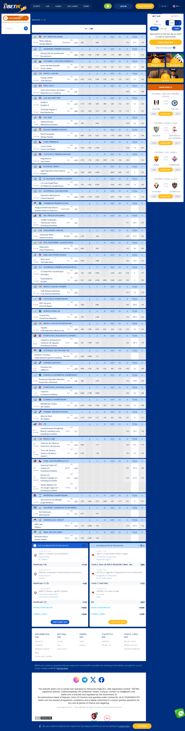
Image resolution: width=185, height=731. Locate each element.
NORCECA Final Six (52, 311)
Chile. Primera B (51, 142)
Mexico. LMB (49, 439)
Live (47, 6)
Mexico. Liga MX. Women (55, 286)
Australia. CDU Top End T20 (56, 350)
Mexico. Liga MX (51, 73)
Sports (36, 6)
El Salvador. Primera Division (58, 178)
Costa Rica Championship (56, 299)
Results (105, 645)
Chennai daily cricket (54, 520)
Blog (37, 652)
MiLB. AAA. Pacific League (55, 255)
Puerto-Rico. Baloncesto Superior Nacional (61, 335)
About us (39, 641)
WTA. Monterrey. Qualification (58, 242)
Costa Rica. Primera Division (57, 154)
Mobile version (130, 645)
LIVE (44, 20)
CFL (45, 424)
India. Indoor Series (53, 532)
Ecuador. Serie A (51, 166)
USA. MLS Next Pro (52, 98)
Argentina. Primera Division (57, 49)
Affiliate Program (42, 649)
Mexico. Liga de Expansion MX (58, 323)
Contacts (39, 645)
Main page (36, 20)
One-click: (157, 24)
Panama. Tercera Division (56, 411)
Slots (81, 641)
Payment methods (132, 649)
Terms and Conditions (44, 656)
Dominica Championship (55, 399)
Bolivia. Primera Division (55, 129)
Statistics (106, 641)
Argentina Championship (55, 495)
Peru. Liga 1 (49, 85)
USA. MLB (48, 117)
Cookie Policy (124, 726)
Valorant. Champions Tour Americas (61, 507)
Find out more (62, 668)
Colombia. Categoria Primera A (58, 61)
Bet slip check (130, 641)
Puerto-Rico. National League (58, 387)
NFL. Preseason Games (54, 215)
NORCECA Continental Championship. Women (61, 375)
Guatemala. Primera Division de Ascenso (61, 267)
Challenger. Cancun (53, 230)
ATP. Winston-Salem (53, 36)
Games (58, 6)
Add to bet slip (60, 622)
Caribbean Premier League (56, 203)
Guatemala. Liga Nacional (56, 191)
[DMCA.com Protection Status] (43, 718)
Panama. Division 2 (52, 362)
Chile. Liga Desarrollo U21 (56, 461)
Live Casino (72, 6)
